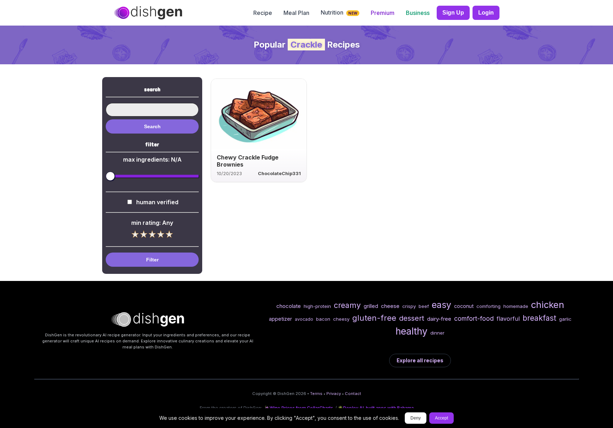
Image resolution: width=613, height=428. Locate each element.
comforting (488, 306)
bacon (323, 319)
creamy (347, 305)
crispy (409, 306)
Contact (353, 393)
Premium (382, 12)
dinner (437, 333)
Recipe (262, 12)
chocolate (288, 306)
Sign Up (453, 13)
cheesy (341, 319)
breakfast (539, 318)
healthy (411, 331)
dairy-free (439, 318)
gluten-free (374, 318)
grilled (371, 306)
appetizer (280, 319)
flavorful (508, 318)
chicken (547, 304)
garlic (565, 319)
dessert (411, 318)
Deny (415, 418)
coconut (464, 306)
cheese (390, 306)
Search (152, 126)
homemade (515, 306)
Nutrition (339, 12)
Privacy (333, 393)
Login (486, 13)
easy (441, 304)
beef (424, 306)
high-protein (317, 306)
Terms (316, 393)
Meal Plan (296, 12)
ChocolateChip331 (279, 173)
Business (418, 12)
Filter (152, 259)
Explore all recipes (420, 360)
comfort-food (474, 318)
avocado (304, 319)
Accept (441, 418)
